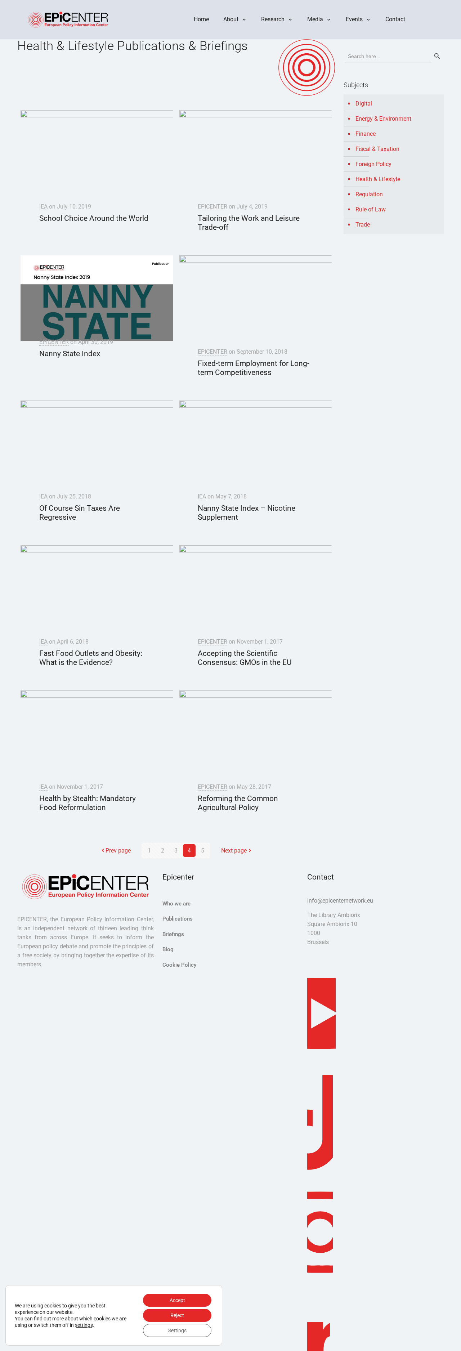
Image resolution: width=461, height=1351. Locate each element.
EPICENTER (212, 206)
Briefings (173, 934)
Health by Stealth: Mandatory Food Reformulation (87, 803)
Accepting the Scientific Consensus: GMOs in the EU (245, 658)
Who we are (176, 903)
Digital (363, 103)
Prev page (118, 850)
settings (84, 1325)
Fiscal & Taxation (377, 149)
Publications (177, 919)
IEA (43, 206)
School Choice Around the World (93, 218)
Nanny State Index (69, 353)
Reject (177, 1315)
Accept (177, 1300)
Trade (362, 224)
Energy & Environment (383, 118)
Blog (168, 949)
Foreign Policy (373, 164)
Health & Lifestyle (377, 179)
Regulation (369, 194)
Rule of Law (370, 209)
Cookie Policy (179, 965)
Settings (177, 1330)
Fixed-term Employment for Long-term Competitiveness (253, 368)
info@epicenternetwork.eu (340, 900)
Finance (365, 133)
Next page (234, 850)
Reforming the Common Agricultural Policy (238, 803)
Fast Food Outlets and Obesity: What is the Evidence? (90, 658)
